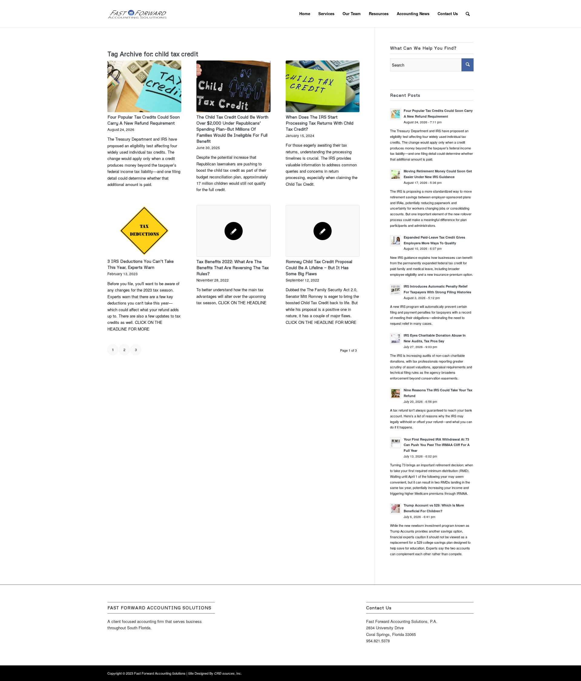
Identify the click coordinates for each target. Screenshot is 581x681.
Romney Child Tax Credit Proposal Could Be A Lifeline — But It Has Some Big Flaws (319, 267)
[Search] (468, 13)
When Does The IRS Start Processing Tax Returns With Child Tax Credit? (319, 123)
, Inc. (228, 673)
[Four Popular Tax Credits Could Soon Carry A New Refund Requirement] (144, 86)
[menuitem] (304, 13)
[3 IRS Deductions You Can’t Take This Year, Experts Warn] (144, 230)
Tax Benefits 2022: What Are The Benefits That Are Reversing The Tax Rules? (232, 267)
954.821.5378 (378, 641)
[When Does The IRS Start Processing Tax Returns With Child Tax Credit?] (322, 86)
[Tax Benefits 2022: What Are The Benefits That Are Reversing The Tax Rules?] (233, 231)
